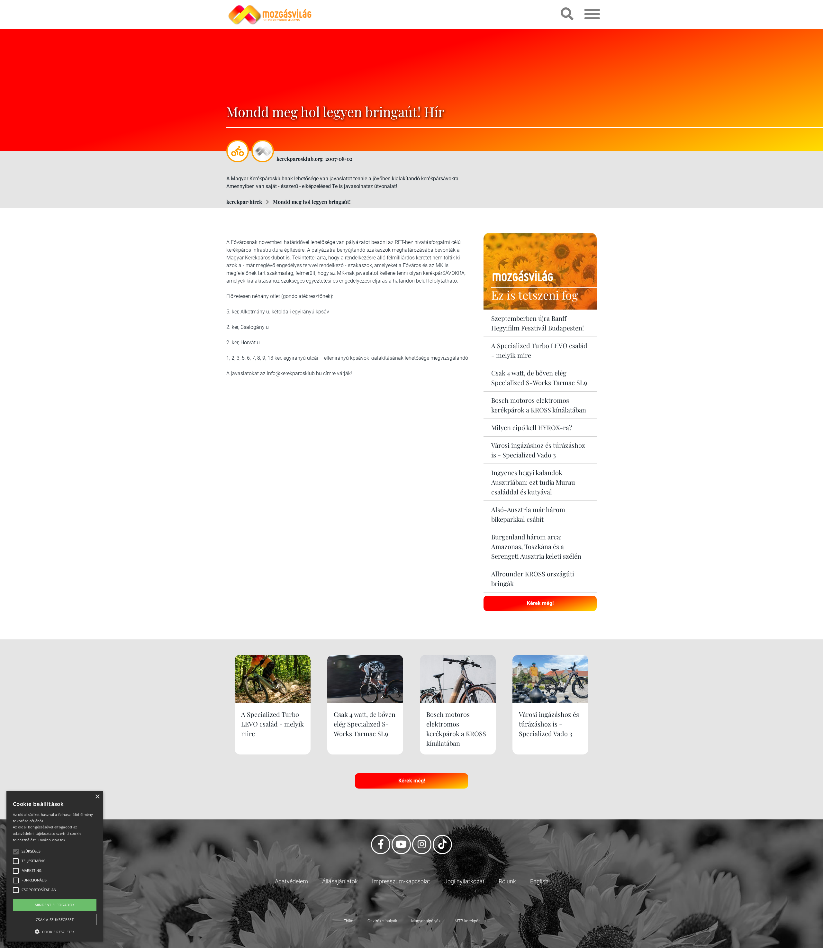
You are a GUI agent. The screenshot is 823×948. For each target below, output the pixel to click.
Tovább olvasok (52, 839)
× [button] (97, 796)
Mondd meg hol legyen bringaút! (312, 201)
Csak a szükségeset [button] (55, 919)
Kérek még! (540, 603)
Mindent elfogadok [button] (55, 904)
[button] (54, 930)
